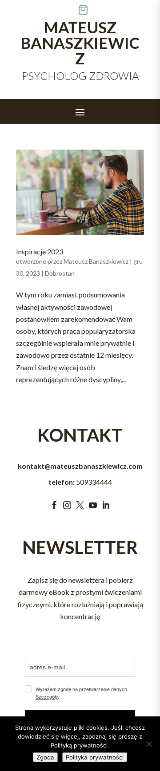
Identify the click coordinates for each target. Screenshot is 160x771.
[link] (80, 192)
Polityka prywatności (95, 757)
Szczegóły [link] (47, 697)
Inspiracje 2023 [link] (39, 251)
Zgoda (45, 757)
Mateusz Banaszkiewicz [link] (96, 261)
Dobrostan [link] (60, 273)
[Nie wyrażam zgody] (148, 743)
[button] (80, 112)
